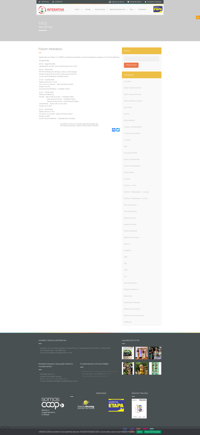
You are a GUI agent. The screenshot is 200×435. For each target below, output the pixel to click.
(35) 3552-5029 (48, 379)
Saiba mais (128, 296)
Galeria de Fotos (130, 224)
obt (125, 276)
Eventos (127, 179)
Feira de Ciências (130, 205)
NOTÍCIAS (45, 2)
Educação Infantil (130, 153)
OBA (125, 257)
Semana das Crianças (132, 309)
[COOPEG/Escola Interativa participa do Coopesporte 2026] (158, 353)
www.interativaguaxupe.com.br (65, 66)
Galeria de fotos (130, 218)
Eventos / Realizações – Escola (135, 198)
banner (126, 114)
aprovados (128, 107)
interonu (127, 244)
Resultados (142, 9)
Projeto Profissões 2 (131, 289)
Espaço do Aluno (118, 2)
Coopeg (87, 9)
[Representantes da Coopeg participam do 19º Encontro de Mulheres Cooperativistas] (143, 353)
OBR (125, 270)
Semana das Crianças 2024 (134, 315)
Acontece (127, 81)
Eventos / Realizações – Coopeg (136, 192)
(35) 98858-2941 (100, 374)
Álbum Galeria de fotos (132, 88)
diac (125, 146)
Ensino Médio (129, 172)
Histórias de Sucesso (131, 237)
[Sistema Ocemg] (86, 404)
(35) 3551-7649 (87, 374)
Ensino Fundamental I (132, 159)
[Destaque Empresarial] (53, 406)
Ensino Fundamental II (132, 166)
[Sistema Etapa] (116, 406)
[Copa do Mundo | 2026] (128, 353)
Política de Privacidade (152, 432)
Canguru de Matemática (133, 127)
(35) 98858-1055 (61, 379)
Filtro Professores (130, 211)
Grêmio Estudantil (130, 231)
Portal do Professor (154, 2)
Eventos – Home (130, 185)
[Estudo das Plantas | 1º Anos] (128, 368)
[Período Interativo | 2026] (142, 368)
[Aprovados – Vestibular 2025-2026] (155, 368)
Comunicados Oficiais (132, 133)
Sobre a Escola (100, 9)
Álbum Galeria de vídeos (133, 101)
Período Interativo (130, 283)
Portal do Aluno (135, 2)
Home (77, 9)
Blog (131, 9)
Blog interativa (129, 120)
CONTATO (58, 2)
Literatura (127, 250)
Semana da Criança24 (132, 302)
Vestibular (127, 322)
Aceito (140, 432)
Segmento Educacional (117, 9)
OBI (125, 263)
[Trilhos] (139, 408)
